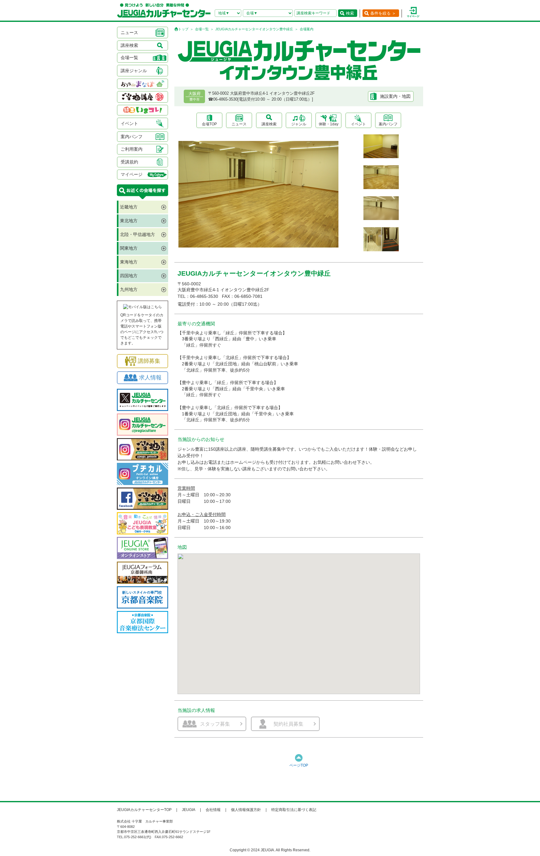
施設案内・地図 (395, 96)
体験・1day (328, 124)
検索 (350, 13)
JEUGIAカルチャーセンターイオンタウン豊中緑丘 (254, 29)
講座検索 (269, 124)
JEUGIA (188, 810)
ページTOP (298, 765)
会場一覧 (202, 29)
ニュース (239, 124)
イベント (358, 124)
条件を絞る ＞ (383, 13)
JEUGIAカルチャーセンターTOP (144, 810)
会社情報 (213, 810)
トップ (183, 29)
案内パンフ (388, 124)
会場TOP (209, 124)
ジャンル (298, 124)
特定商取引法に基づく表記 (293, 810)
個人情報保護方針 (246, 810)
